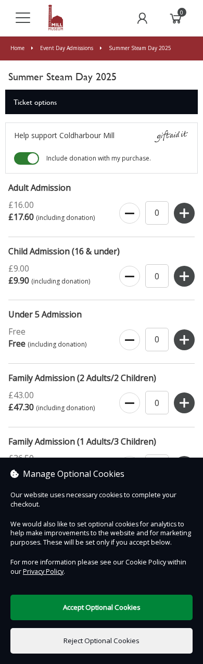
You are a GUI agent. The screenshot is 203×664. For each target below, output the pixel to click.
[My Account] (142, 18)
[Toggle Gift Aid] (26, 158)
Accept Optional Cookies (102, 607)
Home (18, 48)
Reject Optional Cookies (101, 640)
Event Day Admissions (67, 48)
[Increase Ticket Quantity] (184, 214)
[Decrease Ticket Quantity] (129, 214)
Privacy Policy (43, 571)
